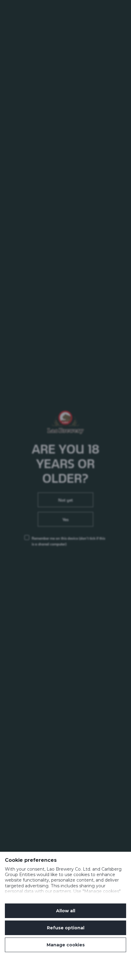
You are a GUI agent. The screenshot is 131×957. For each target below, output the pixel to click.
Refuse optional (65, 928)
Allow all (65, 911)
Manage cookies (66, 945)
